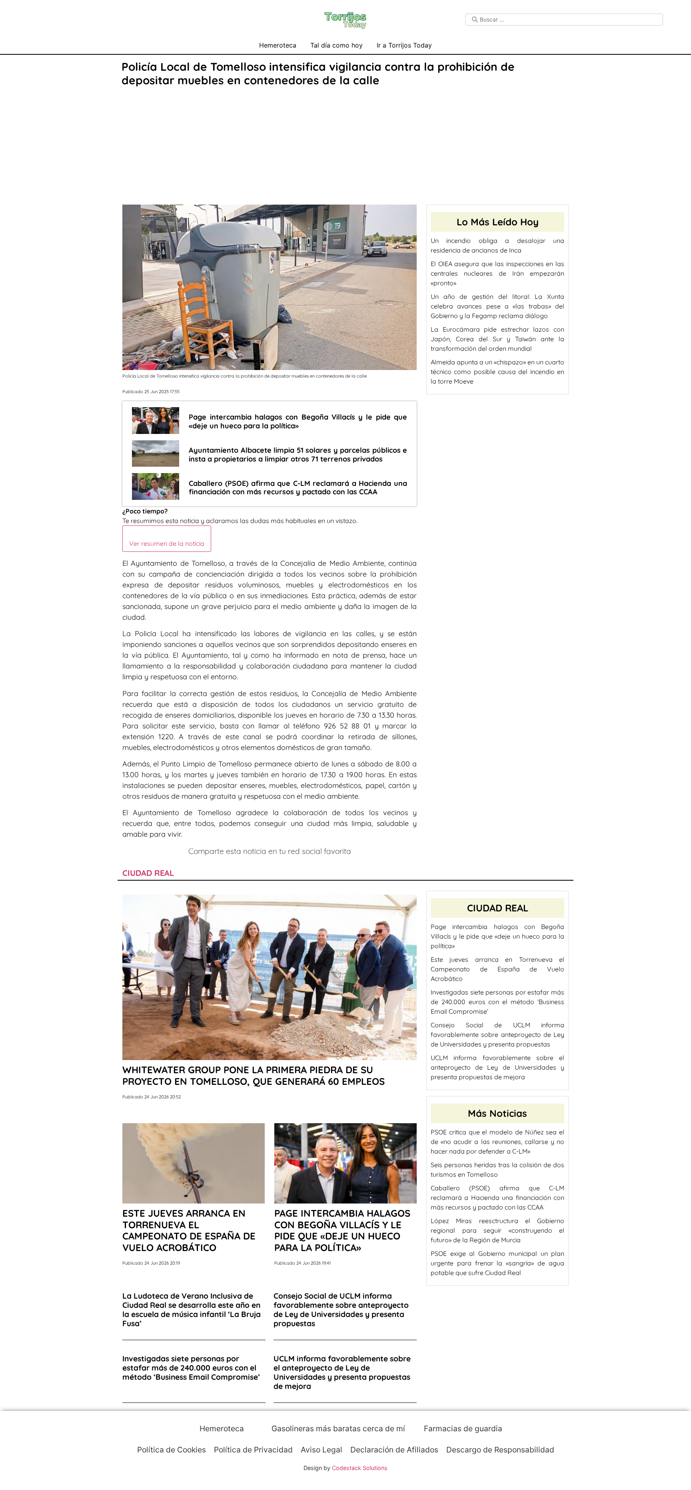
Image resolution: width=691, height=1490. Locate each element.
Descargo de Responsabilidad (500, 1449)
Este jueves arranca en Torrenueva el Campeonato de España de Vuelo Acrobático (497, 969)
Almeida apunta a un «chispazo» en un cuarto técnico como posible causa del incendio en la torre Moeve (497, 371)
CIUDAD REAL (148, 873)
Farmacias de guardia (462, 1428)
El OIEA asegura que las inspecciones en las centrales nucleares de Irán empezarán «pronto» (497, 273)
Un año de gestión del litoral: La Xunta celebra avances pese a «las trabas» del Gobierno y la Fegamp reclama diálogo (497, 306)
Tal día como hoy (336, 45)
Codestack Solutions (359, 1467)
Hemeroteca (277, 45)
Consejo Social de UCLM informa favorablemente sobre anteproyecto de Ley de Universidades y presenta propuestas (497, 1034)
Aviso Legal (321, 1449)
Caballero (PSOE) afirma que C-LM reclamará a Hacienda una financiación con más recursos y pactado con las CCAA (497, 1197)
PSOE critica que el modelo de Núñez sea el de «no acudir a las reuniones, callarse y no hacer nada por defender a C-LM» (497, 1141)
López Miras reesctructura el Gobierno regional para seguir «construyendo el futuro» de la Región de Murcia (497, 1230)
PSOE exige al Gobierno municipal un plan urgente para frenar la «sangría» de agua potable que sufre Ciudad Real (497, 1263)
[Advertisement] (345, 147)
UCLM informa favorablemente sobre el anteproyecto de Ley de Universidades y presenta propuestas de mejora (497, 1067)
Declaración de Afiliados (394, 1449)
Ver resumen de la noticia (166, 543)
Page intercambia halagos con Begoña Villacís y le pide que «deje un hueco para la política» (497, 936)
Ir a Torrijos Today (404, 45)
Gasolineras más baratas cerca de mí (337, 1428)
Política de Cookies (171, 1449)
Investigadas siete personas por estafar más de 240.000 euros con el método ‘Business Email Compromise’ (497, 1001)
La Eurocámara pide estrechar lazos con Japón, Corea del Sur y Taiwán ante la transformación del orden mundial (497, 338)
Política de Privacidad (253, 1449)
